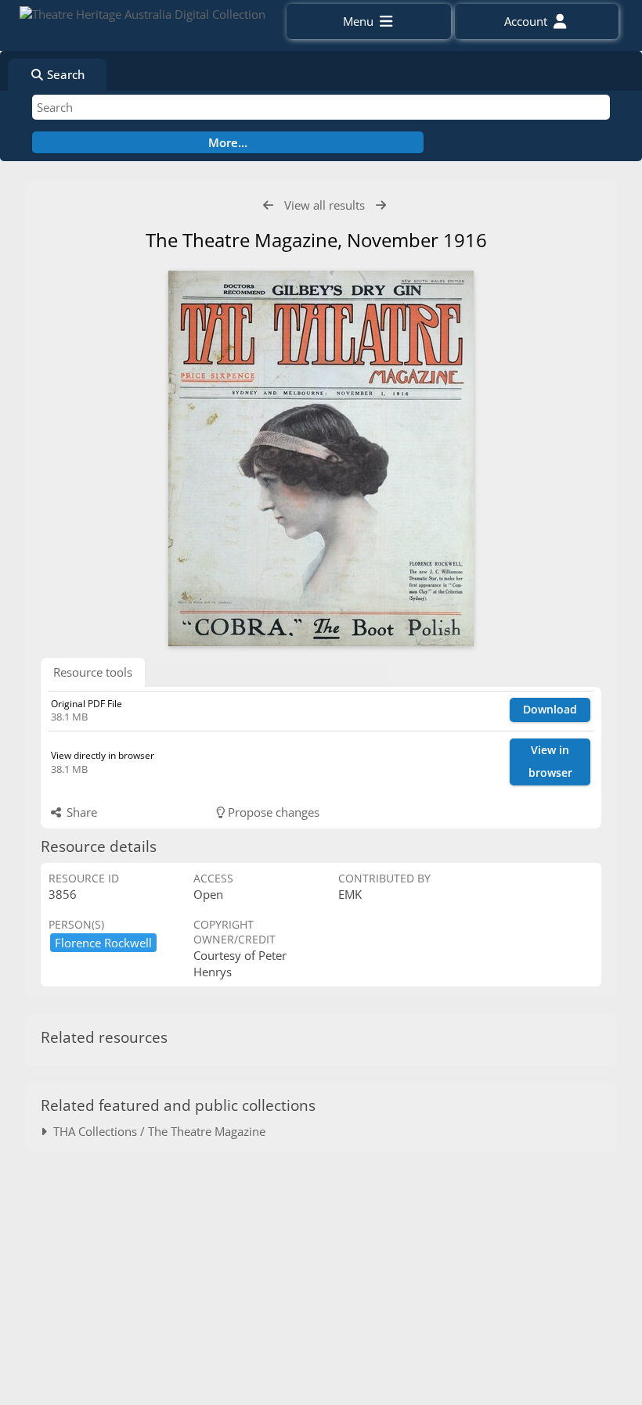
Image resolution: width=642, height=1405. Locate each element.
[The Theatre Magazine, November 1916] (321, 458)
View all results (324, 205)
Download (550, 709)
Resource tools (92, 672)
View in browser (550, 761)
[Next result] (381, 205)
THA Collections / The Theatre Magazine (156, 1131)
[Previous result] (268, 205)
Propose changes (272, 812)
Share (80, 812)
